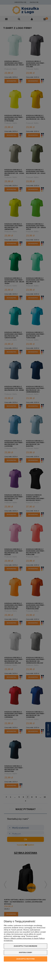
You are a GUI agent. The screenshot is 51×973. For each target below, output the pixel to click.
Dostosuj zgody (25, 952)
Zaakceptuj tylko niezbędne (25, 946)
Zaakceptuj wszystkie (25, 959)
